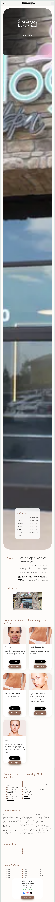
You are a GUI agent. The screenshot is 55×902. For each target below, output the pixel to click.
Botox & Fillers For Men (13, 787)
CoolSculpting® (44, 784)
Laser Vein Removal (12, 796)
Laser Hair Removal (12, 789)
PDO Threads (27, 798)
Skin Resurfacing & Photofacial (11, 792)
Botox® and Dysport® (12, 782)
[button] (52, 3)
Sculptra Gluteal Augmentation (11, 799)
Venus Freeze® (43, 782)
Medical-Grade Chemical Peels (27, 792)
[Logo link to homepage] (29, 3)
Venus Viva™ (27, 784)
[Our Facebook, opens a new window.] (2, 3)
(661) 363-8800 (27, 35)
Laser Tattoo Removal (29, 782)
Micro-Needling (27, 789)
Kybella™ (42, 786)
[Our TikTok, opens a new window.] (6, 3)
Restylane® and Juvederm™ (11, 784)
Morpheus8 (10, 794)
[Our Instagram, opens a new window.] (4, 3)
